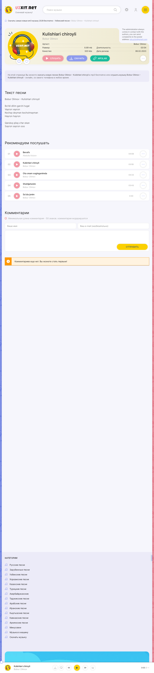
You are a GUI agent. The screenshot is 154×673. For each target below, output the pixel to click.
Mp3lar (102, 58)
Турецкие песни (18, 589)
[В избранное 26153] (27, 61)
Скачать (79, 58)
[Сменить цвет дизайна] (127, 10)
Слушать (55, 58)
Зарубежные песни (20, 569)
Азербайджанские (19, 593)
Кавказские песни (19, 618)
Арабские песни (18, 603)
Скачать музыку (18, 637)
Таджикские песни (19, 598)
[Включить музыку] (77, 668)
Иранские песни (18, 608)
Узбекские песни (18, 574)
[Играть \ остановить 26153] (17, 154)
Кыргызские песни (19, 613)
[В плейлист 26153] (143, 58)
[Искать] (115, 10)
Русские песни (17, 565)
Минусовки (15, 627)
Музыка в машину (19, 632)
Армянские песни (19, 622)
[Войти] (136, 10)
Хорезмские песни (19, 579)
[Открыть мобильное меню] (145, 10)
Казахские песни (18, 584)
